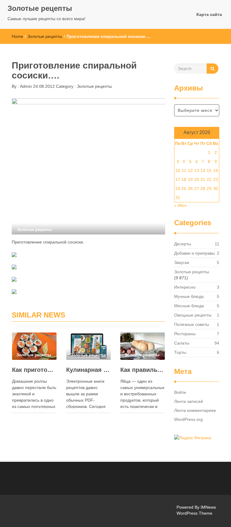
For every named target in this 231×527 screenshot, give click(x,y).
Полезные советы (191, 324)
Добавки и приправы (194, 253)
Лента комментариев (195, 410)
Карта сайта (209, 14)
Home (17, 36)
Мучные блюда (189, 296)
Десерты (182, 243)
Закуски (181, 262)
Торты (180, 352)
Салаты (181, 343)
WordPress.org (188, 419)
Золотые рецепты (40, 8)
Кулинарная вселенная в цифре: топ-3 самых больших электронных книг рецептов (88, 369)
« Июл (180, 205)
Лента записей (188, 401)
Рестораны (185, 333)
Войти (180, 392)
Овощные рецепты (192, 315)
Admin (25, 86)
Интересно (185, 287)
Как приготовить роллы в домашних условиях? (34, 369)
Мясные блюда (189, 305)
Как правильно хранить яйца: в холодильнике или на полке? (142, 369)
